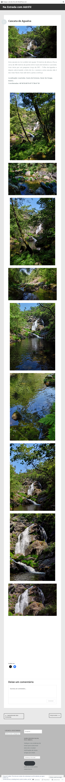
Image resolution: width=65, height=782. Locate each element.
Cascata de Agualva (19, 21)
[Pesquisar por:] (33, 731)
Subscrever (29, 763)
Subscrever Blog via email (31, 739)
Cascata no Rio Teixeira (11, 716)
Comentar (50, 701)
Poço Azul (54, 715)
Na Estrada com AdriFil (17, 7)
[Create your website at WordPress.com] (32, 2)
